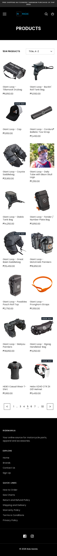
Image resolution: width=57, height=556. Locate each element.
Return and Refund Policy (16, 500)
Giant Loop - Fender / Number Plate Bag (41, 218)
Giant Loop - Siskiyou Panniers (14, 345)
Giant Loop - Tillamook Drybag (12, 88)
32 (42, 406)
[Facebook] (25, 536)
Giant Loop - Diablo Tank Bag (13, 218)
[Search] (46, 14)
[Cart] (53, 14)
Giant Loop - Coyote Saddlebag (14, 173)
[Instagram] (32, 536)
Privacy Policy (10, 520)
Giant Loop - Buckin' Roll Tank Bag (40, 88)
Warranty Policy (11, 510)
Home (6, 457)
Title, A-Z (34, 51)
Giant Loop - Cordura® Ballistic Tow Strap (42, 131)
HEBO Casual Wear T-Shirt (14, 388)
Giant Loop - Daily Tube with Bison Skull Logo (41, 174)
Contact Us (9, 467)
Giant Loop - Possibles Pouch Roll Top (15, 303)
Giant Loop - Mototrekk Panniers (40, 261)
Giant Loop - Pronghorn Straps (39, 303)
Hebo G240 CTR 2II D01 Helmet (40, 388)
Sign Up (7, 472)
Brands (6, 462)
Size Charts (9, 495)
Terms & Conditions (13, 515)
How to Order (10, 489)
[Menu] (5, 14)
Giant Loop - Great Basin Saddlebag (13, 261)
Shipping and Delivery (14, 505)
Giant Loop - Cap (12, 129)
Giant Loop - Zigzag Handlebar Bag (40, 345)
